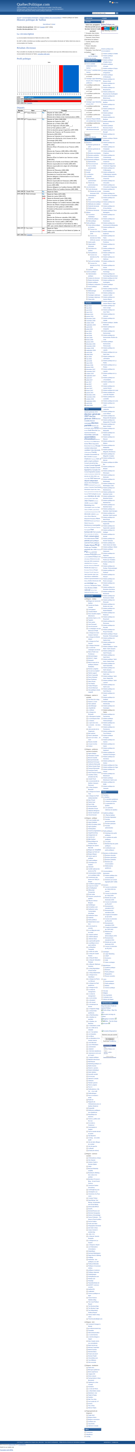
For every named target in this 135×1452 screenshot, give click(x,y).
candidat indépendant (90, 448)
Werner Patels (92, 1408)
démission (97, 478)
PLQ (97, 545)
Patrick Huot (91, 802)
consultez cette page (44, 54)
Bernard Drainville (93, 760)
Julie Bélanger (92, 706)
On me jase (91, 1076)
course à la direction (89, 474)
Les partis (108, 841)
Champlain (94, 456)
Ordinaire (91, 1080)
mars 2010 (89, 312)
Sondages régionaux (94, 297)
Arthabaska (93, 432)
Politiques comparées (94, 284)
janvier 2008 (89, 367)
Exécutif (88, 170)
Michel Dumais (92, 1349)
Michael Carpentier (93, 1347)
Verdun (96, 592)
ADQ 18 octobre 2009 (94, 824)
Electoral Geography (94, 1213)
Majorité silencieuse (94, 1059)
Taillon (95, 583)
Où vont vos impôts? (94, 671)
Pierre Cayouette (93, 675)
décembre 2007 (90, 369)
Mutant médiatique (93, 1070)
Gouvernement (109, 981)
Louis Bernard (92, 1042)
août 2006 (89, 403)
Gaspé (92, 489)
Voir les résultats (93, 56)
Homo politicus (92, 919)
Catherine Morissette (94, 764)
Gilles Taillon (97, 489)
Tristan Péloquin (93, 686)
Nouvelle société (93, 1074)
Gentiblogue (91, 905)
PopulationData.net (93, 1283)
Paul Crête (91, 804)
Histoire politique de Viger (110, 767)
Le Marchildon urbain (94, 1391)
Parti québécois (92, 252)
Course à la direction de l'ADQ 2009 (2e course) (95, 238)
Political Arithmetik (93, 1264)
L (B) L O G (91, 1234)
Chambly (42, 27)
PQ (86, 551)
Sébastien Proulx (93, 808)
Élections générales (110, 857)
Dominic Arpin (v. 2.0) (94, 618)
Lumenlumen (92, 1047)
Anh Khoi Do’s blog (93, 699)
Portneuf (99, 549)
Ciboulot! (90, 867)
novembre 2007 (90, 371)
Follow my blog (109, 1056)
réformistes (87, 559)
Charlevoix (87, 459)
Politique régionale (93, 1272)
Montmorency (88, 525)
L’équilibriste (91, 708)
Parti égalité (87, 529)
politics (110, 1052)
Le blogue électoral (93, 645)
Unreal (53, 24)
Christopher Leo (92, 1192)
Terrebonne (93, 585)
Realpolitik (91, 1108)
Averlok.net (91, 837)
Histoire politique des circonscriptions (50, 17)
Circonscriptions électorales (30, 17)
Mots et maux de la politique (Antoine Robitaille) (93, 664)
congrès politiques (93, 461)
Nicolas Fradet (92, 1356)
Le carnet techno (93, 1335)
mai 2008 (89, 359)
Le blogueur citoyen (94, 1245)
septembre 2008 (91, 350)
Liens (104, 979)
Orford (89, 527)
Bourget (98, 446)
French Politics (92, 1221)
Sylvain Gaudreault (93, 813)
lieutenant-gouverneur (92, 511)
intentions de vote (94, 496)
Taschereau (87, 585)
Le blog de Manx (93, 958)
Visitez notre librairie (90, 137)
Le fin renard (91, 1002)
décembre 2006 (90, 395)
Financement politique (94, 202)
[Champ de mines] (93, 1150)
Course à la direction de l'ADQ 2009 (95, 231)
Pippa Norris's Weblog (94, 1255)
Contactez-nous (107, 997)
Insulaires (91, 1386)
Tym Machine (92, 1135)
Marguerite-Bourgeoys (90, 518)
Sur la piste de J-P (93, 1401)
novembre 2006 (90, 397)
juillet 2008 (89, 354)
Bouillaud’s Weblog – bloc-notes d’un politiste (94, 1175)
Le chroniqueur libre (94, 718)
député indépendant (91, 481)
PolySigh (90, 1281)
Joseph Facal (92, 779)
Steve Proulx (91, 681)
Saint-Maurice (87, 576)
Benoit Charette (92, 758)
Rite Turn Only (92, 1399)
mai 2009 (89, 333)
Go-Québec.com (93, 907)
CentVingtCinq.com (93, 1189)
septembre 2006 (91, 401)
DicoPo (90, 1209)
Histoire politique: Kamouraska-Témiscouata (108, 344)
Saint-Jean (95, 574)
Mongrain (91, 660)
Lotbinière (93, 514)
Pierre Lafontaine (93, 735)
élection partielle (91, 424)
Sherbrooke (96, 580)
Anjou (98, 430)
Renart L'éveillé (92, 742)
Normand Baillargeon (94, 1253)
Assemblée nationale (91, 434)
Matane (86, 523)
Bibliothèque (106, 965)
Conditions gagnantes (94, 883)
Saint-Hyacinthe (88, 574)
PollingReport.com (93, 1276)
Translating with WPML (6, 1450)
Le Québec (106, 797)
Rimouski (96, 565)
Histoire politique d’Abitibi (110, 53)
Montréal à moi (92, 1393)
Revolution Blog (68, 1442)
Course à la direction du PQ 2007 (94, 257)
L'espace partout (93, 934)
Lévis (92, 505)
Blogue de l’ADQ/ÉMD (94, 850)
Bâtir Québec (92, 839)
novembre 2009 (90, 320)
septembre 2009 (91, 325)
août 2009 (89, 327)
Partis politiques (90, 223)
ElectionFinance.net (94, 1211)
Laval (85, 511)
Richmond (91, 565)
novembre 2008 (90, 346)
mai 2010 (89, 308)
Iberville (99, 494)
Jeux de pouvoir (92, 626)
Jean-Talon (95, 498)
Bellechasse (96, 441)
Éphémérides (92, 161)
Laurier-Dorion (95, 509)
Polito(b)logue (92, 1274)
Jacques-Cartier (88, 498)
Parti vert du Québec (94, 261)
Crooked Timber (92, 1198)
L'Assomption (87, 507)
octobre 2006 (90, 399)
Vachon (92, 590)
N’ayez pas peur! (93, 1354)
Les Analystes (92, 1034)
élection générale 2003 (91, 412)
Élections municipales (94, 153)
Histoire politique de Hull (110, 278)
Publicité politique (93, 219)
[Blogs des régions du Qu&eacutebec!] (109, 1016)
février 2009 (89, 340)
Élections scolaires (93, 157)
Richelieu (86, 565)
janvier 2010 (89, 316)
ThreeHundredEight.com (95, 1319)
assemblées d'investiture (90, 438)
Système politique (108, 813)
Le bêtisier (91, 710)
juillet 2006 (89, 405)
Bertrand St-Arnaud (93, 762)
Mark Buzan (91, 1061)
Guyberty (90, 917)
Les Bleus (91, 1036)
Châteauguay (87, 452)
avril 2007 (89, 386)
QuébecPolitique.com (33, 4)
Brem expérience (93, 1372)
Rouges (96, 570)
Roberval (91, 570)
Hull (89, 494)
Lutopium (91, 1049)
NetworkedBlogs (108, 1045)
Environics (108, 958)
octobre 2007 (90, 373)
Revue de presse (93, 164)
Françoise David (93, 487)
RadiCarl (90, 1099)
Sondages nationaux (94, 295)
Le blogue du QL (93, 987)
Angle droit (91, 1415)
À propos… (106, 795)
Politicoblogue (92, 1093)
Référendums (92, 208)
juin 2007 (89, 382)
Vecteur (90, 746)
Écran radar (91, 894)
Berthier (86, 443)
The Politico (91, 683)
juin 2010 (89, 306)
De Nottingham (92, 888)
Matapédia (91, 523)
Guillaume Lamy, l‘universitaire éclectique (93, 911)
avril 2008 (89, 361)
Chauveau (93, 459)
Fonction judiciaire (110, 823)
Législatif (88, 176)
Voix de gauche (92, 1146)
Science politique (91, 272)
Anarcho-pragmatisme (94, 831)
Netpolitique (91, 1251)
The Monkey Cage (93, 1308)
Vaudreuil (86, 592)
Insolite (88, 172)
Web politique (92, 221)
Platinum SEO (12, 1444)
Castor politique (92, 860)
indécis (85, 496)
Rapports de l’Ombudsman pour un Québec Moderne (94, 1104)
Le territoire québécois (111, 799)
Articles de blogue (108, 999)
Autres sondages (110, 962)
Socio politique (92, 286)
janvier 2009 (89, 342)
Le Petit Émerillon (93, 1015)
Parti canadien (97, 532)
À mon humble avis (93, 820)
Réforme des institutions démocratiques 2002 (111, 934)
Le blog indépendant (94, 972)
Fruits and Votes (92, 1223)
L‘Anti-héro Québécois (94, 1051)
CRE (88, 478)
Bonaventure (87, 445)
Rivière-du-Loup (89, 567)
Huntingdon (94, 494)
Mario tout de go (92, 1345)
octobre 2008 (90, 348)
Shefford (90, 580)
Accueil (19, 17)
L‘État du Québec (110, 815)
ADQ (96, 428)
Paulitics (90, 1397)
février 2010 (89, 314)
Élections (89, 142)
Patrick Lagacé (92, 673)
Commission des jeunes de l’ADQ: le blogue (93, 879)
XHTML (88, 1436)
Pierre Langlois (92, 1085)
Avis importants (107, 995)
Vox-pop (105, 991)
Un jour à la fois (92, 744)
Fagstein (90, 620)
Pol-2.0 (90, 1087)
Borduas (93, 445)
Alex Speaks (91, 1160)
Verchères (92, 592)
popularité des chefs (90, 549)
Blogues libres (92, 1417)
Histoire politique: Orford (110, 547)
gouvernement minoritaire (93, 491)
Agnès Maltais (92, 753)
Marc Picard (91, 800)
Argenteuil (86, 432)
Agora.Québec (92, 826)
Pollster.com (91, 1278)
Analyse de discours (94, 278)
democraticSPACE (93, 1206)
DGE (89, 200)
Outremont (93, 527)
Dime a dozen (92, 1376)
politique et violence (94, 1270)
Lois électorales (90, 187)
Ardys (89, 1166)
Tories (99, 585)
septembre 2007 (91, 375)
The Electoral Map (93, 1306)
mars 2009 (89, 337)
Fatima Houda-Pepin (94, 766)
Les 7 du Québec (93, 1032)
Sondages (89, 288)
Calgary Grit (91, 1374)
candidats (87, 450)
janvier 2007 (89, 392)
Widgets (105, 993)
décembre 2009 (90, 318)
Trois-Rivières (88, 588)
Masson (98, 520)
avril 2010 (89, 310)
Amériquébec (92, 828)
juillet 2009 (89, 329)
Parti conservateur (91, 536)
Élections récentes (110, 855)
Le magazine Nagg (93, 1008)
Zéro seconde (92, 1362)
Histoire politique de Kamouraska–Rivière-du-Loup (110, 337)
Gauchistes (91, 1423)
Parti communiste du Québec (91, 534)
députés (86, 482)
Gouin (85, 491)
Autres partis (91, 242)
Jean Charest (89, 501)
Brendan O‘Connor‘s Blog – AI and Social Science (94, 1181)
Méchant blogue (92, 656)
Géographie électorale (94, 1225)
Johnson (96, 500)
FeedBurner (112, 1041)
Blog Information (106, 1006)
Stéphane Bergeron (93, 810)
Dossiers (105, 885)
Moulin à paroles (93, 1068)
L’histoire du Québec (111, 801)
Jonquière (91, 503)
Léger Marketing (109, 954)
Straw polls (91, 299)
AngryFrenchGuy (93, 833)
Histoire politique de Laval (110, 390)
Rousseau (86, 572)
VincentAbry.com (93, 1358)
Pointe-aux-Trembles (90, 547)
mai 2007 (89, 384)
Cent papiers (92, 609)
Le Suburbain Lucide (94, 1025)
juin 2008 (89, 356)
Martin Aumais (92, 1066)
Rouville (91, 572)
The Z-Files (91, 1405)
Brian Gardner (80, 1442)
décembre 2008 (90, 344)
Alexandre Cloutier (93, 755)
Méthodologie (92, 291)
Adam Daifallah (92, 822)
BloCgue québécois (94, 1369)
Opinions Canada (93, 1078)
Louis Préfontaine (93, 1044)
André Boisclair (92, 430)
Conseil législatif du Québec (92, 472)
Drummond (91, 485)
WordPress (89, 1434)
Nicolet (85, 527)
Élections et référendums (110, 853)
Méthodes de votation (94, 204)
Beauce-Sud (90, 441)
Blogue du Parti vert (93, 852)
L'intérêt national (93, 936)
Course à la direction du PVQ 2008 (95, 265)
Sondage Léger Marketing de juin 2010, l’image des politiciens (93, 81)
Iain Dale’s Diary (93, 1228)
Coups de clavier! (93, 886)
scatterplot (91, 1291)
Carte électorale (92, 189)
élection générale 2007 (92, 415)
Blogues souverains (94, 1419)
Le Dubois (91, 720)
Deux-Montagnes (94, 482)
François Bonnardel (93, 768)
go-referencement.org (94, 1328)
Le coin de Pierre (93, 1389)
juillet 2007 (89, 380)
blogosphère (95, 443)
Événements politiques (92, 159)
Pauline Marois (89, 545)
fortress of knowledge (94, 1215)
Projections (91, 293)
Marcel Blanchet (92, 516)
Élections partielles (93, 155)
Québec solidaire (93, 269)
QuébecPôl (91, 1289)
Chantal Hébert (92, 611)
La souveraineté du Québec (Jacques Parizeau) (93, 783)
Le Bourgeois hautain (94, 716)
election (106, 1053)
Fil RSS (116, 2)
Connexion (89, 1432)
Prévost (90, 552)
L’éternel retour (92, 939)
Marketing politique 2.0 (94, 1063)
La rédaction (89, 174)
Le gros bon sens (93, 723)
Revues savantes (110, 976)
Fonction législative (110, 817)
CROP (92, 478)
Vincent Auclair (92, 815)
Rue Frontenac (92, 679)
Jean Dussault (92, 624)
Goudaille (91, 1330)
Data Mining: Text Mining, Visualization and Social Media (94, 1202)
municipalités (96, 525)
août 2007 (89, 378)
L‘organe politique (93, 1057)
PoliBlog (90, 1257)
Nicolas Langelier (93, 669)
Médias (88, 212)
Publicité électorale (93, 206)
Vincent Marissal (93, 688)
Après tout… (91, 1367)
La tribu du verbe (93, 951)
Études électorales (93, 280)
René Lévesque (94, 563)
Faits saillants (92, 704)
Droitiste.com (92, 1421)
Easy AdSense (46, 24)
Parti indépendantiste (89, 538)
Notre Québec (92, 1072)
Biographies (108, 974)
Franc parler (91, 622)
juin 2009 (89, 331)
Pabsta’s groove (92, 1083)
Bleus (90, 443)
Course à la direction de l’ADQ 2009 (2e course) (111, 889)
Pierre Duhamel (92, 677)
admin (92, 428)
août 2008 (89, 352)
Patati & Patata (92, 1395)
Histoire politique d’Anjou (110, 68)
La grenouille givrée (94, 941)
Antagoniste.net (92, 835)
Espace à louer (92, 701)
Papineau (98, 527)
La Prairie (89, 509)
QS (95, 554)
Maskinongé (93, 520)
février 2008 (89, 365)
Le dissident (91, 1000)
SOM (106, 960)
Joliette (86, 503)
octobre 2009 (90, 323)
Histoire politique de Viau (110, 765)
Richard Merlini (92, 806)
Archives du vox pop (90, 58)
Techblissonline (22, 1444)
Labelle (93, 507)
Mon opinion (91, 733)
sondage (90, 583)
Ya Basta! (91, 1148)
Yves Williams (92, 1360)
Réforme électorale (93, 210)
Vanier (95, 590)
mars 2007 (89, 388)
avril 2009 (89, 335)
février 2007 (89, 390)
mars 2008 (89, 363)
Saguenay (96, 572)
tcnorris (90, 1403)
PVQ (92, 554)
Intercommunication (93, 1332)
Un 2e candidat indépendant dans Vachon (91, 66)
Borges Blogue (92, 854)
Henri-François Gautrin (94, 772)
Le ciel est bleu (92, 998)
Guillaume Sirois (93, 915)
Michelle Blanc (92, 1351)
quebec (106, 1052)
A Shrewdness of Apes (94, 1158)
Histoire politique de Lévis (110, 401)
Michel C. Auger (92, 658)
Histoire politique (93, 282)
